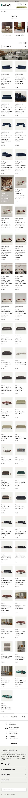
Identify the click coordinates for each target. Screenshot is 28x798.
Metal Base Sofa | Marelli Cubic (20, 412)
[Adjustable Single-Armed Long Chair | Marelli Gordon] (20, 571)
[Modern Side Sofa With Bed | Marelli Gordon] (20, 622)
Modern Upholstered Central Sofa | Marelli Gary (20, 682)
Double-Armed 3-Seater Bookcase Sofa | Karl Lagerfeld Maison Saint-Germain (6, 313)
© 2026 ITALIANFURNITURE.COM (8, 794)
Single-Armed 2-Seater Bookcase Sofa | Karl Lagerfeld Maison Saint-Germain (20, 283)
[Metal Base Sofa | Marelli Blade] (20, 497)
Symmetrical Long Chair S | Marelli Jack (20, 556)
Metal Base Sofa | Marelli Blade (20, 507)
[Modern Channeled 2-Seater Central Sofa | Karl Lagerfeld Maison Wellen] (6, 96)
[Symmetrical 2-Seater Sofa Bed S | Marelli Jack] (6, 353)
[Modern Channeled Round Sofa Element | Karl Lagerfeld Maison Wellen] (20, 96)
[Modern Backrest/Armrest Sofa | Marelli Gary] (6, 695)
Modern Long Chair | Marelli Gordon (6, 632)
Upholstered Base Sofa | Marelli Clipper (6, 508)
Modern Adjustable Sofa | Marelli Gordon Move (6, 413)
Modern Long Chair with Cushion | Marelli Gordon (20, 606)
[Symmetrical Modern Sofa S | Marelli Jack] (20, 377)
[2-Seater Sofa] (7, 27)
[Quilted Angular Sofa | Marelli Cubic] (20, 426)
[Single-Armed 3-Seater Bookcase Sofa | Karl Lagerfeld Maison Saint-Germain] (6, 268)
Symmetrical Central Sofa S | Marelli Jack (20, 363)
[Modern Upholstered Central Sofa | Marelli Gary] (20, 671)
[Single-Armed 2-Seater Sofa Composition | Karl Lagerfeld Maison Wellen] (6, 66)
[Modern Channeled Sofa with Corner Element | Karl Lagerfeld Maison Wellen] (6, 124)
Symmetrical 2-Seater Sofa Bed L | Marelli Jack (6, 339)
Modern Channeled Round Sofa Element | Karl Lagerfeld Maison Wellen (20, 110)
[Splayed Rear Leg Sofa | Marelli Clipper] (20, 472)
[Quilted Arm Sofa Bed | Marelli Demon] (6, 449)
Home (2, 11)
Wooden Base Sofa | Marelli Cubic (6, 437)
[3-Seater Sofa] (19, 27)
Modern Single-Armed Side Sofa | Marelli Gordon (20, 657)
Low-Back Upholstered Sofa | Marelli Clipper (6, 483)
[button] (23, 4)
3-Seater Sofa (20, 35)
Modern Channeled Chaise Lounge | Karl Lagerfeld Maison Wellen (6, 168)
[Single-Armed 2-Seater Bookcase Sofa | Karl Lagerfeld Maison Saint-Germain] (20, 268)
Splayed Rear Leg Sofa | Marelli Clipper (20, 483)
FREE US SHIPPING (4, 195)
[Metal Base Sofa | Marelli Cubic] (20, 402)
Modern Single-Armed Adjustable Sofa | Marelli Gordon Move (6, 607)
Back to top (14, 743)
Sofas (6, 11)
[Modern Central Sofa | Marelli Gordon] (6, 646)
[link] (5, 717)
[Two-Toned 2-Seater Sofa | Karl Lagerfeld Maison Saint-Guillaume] (6, 211)
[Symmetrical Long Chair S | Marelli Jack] (20, 546)
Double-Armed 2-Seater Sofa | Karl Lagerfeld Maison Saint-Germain (20, 225)
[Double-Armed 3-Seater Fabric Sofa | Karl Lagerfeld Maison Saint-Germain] (6, 239)
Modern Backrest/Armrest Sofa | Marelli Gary (6, 707)
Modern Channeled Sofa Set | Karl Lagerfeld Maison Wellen (20, 138)
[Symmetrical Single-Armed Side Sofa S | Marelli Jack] (6, 571)
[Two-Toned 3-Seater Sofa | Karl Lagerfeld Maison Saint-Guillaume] (20, 182)
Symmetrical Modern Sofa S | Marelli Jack (19, 388)
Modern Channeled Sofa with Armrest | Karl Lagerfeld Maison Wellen (20, 168)
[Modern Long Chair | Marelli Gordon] (6, 622)
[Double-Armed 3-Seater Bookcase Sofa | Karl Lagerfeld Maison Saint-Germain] (6, 298)
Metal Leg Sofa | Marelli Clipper (19, 460)
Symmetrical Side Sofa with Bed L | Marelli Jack (6, 533)
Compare (20, 43)
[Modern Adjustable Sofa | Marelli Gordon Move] (6, 402)
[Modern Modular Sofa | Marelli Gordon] (6, 671)
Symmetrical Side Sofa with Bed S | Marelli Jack (6, 557)
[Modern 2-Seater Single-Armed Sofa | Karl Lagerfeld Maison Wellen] (20, 66)
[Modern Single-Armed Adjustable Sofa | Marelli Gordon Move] (6, 595)
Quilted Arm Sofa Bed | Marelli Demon (6, 460)
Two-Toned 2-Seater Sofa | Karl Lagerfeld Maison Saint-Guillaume (6, 225)
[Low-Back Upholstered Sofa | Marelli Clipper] (6, 472)
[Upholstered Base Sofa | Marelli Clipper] (6, 497)
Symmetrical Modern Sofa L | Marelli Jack (19, 339)
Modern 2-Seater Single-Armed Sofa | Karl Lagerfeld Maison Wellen (20, 80)
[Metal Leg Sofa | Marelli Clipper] (20, 449)
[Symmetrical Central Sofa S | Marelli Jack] (20, 353)
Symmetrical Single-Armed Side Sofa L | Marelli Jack (20, 533)
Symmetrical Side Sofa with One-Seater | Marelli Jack (6, 388)
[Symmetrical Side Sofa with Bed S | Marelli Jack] (6, 546)
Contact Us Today (14, 56)
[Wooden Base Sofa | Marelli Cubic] (6, 426)
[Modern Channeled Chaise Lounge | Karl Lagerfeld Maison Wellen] (6, 154)
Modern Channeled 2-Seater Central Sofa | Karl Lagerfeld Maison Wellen (6, 110)
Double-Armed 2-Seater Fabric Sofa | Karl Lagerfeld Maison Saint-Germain (20, 254)
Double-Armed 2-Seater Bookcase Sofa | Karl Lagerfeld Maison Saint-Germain (20, 313)
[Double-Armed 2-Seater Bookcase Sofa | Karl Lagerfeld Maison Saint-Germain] (20, 298)
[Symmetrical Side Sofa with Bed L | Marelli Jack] (6, 521)
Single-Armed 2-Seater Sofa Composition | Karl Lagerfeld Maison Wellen (6, 81)
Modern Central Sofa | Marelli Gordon (6, 657)
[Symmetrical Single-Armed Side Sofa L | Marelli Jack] (20, 521)
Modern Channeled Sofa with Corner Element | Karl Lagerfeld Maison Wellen (6, 139)
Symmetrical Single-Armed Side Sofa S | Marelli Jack (6, 582)
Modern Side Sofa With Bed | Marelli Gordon (20, 633)
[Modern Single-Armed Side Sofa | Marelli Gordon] (20, 646)
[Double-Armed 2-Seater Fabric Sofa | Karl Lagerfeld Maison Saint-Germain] (20, 239)
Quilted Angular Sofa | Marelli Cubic (20, 437)
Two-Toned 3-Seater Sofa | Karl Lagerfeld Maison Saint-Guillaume (20, 196)
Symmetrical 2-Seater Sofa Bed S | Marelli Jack (6, 364)
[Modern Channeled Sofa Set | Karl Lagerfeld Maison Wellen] (20, 124)
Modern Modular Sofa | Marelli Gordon (5, 682)
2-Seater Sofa (7, 35)
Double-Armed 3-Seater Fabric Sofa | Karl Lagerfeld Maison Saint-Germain (6, 254)
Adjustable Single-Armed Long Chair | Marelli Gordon (20, 582)
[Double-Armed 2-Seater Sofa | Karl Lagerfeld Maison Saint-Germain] (20, 211)
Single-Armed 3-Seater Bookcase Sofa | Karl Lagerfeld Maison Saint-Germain (6, 283)
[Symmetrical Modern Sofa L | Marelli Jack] (20, 328)
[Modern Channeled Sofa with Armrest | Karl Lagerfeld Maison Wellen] (20, 154)
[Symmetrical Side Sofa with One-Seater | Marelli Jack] (6, 377)
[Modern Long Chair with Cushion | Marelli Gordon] (20, 595)
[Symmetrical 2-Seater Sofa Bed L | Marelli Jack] (6, 328)
